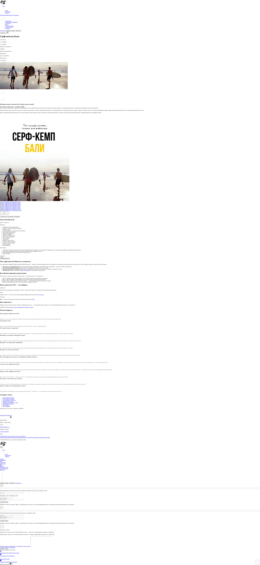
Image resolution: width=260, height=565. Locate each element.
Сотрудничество (9, 27)
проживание (21, 307)
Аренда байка (6, 405)
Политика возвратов (7, 437)
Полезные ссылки (9, 25)
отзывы (31, 307)
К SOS (33, 299)
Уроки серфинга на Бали (8, 397)
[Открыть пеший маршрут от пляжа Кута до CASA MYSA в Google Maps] (15, 546)
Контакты (7, 28)
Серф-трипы (16, 15)
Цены (11, 15)
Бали (6, 10)
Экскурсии (7, 23)
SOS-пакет (27, 270)
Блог (1, 437)
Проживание (7, 15)
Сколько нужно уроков (8, 401)
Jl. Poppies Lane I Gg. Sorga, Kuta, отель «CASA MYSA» (13, 436)
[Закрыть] (2, 526)
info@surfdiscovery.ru (5, 427)
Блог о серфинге (6, 406)
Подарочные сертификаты (11, 22)
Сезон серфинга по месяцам (9, 400)
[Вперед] (6, 213)
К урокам (41, 294)
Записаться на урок (11, 30)
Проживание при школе (8, 403)
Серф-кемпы (8, 21)
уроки (21, 270)
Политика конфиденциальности (19, 437)
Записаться (18, 30)
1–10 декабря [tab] (16, 216)
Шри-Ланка (8, 11)
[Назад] (2, 213)
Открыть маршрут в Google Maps (7, 547)
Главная (2, 15)
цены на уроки (13, 307)
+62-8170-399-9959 (4, 431)
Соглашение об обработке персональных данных (38, 437)
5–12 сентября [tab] (10, 216)
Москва (7, 12)
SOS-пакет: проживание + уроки (10, 402)
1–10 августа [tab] (3, 216)
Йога (6, 24)
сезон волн (26, 307)
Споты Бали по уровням (8, 398)
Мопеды (2, 466)
